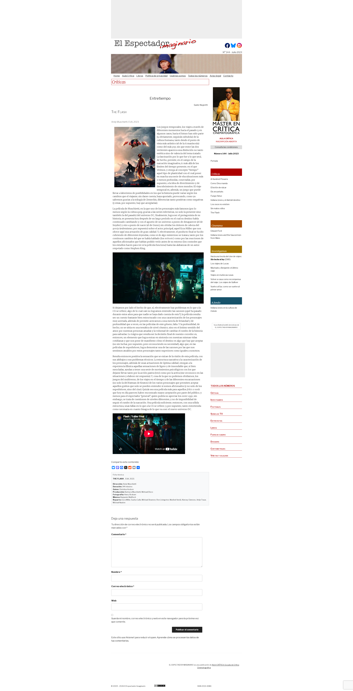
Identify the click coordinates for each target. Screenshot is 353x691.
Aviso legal (215, 76)
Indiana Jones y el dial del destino (225, 200)
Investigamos (217, 399)
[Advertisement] (176, 19)
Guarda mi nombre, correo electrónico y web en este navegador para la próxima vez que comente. (155, 620)
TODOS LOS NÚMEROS (223, 386)
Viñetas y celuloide (219, 455)
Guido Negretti (201, 105)
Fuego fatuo (216, 196)
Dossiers (215, 441)
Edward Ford (216, 231)
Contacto (228, 76)
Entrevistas (216, 420)
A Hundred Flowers (219, 179)
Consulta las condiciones (226, 147)
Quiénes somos (178, 76)
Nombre (116, 572)
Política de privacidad (156, 76)
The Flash (215, 212)
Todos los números (198, 76)
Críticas (215, 393)
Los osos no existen (220, 204)
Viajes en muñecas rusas (222, 275)
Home (116, 76)
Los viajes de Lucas (220, 263)
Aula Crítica (128, 76)
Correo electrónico (122, 586)
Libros (139, 76)
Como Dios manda (219, 183)
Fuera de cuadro (218, 434)
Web (113, 600)
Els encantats (217, 191)
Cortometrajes (218, 448)
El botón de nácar (218, 187)
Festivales (216, 407)
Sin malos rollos (218, 208)
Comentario (118, 534)
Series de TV (217, 414)
